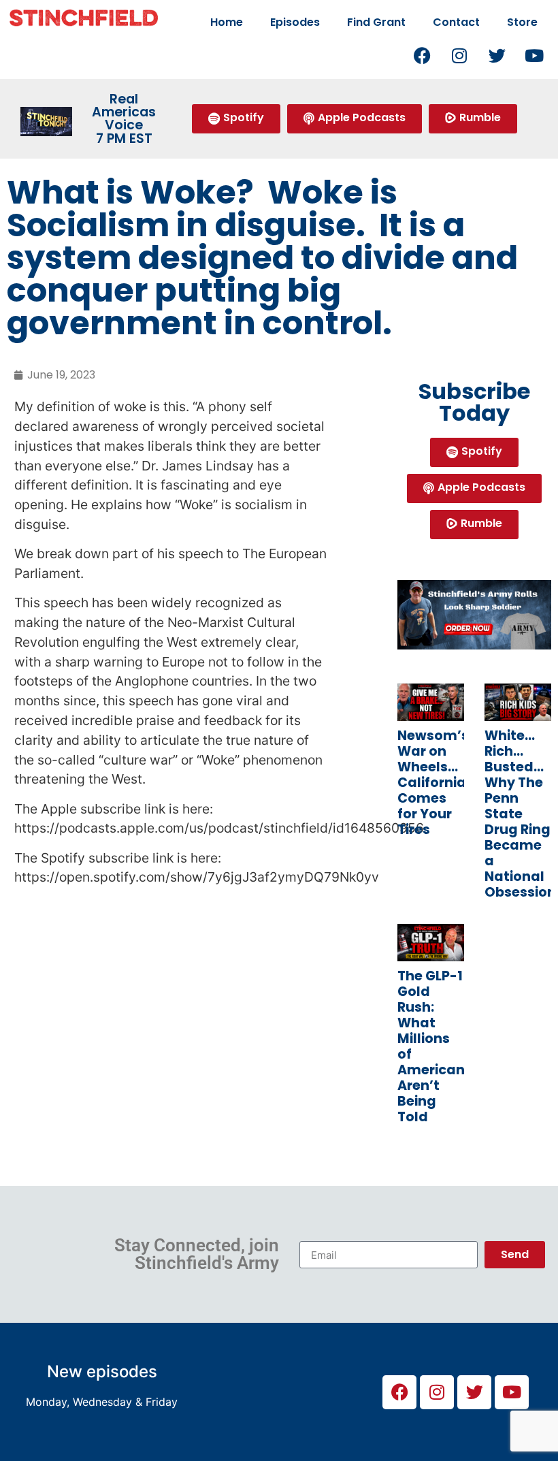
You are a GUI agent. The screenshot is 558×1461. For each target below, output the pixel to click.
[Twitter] (497, 55)
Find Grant (376, 22)
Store (522, 22)
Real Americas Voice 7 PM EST (124, 119)
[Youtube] (534, 55)
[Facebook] (422, 55)
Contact (456, 22)
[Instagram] (459, 55)
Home (226, 22)
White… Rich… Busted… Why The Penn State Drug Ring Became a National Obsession (520, 813)
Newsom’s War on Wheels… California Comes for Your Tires (433, 782)
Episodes (295, 22)
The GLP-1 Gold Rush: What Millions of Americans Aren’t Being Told (434, 1046)
